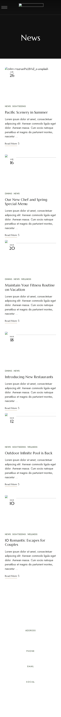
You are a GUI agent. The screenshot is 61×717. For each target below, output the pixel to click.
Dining (8, 193)
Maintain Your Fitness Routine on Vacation (30, 287)
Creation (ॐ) (28, 703)
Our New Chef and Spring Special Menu (26, 201)
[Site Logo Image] (31, 8)
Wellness (26, 279)
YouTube (37, 688)
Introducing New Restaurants (29, 377)
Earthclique (11, 703)
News (8, 106)
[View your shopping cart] (56, 7)
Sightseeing (19, 106)
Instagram (43, 688)
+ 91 (22, 658)
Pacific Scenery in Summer (26, 112)
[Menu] (4, 7)
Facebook (18, 688)
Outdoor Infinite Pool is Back (28, 453)
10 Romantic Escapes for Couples (25, 542)
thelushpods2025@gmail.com (30, 674)
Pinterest (30, 688)
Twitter (24, 688)
